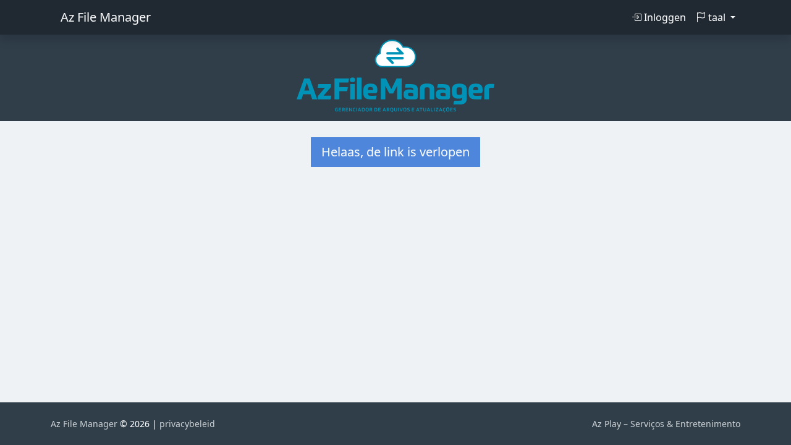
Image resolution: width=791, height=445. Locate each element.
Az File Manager (106, 17)
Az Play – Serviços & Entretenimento (666, 424)
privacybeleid (187, 424)
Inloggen (663, 17)
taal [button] (717, 17)
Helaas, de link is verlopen (395, 151)
